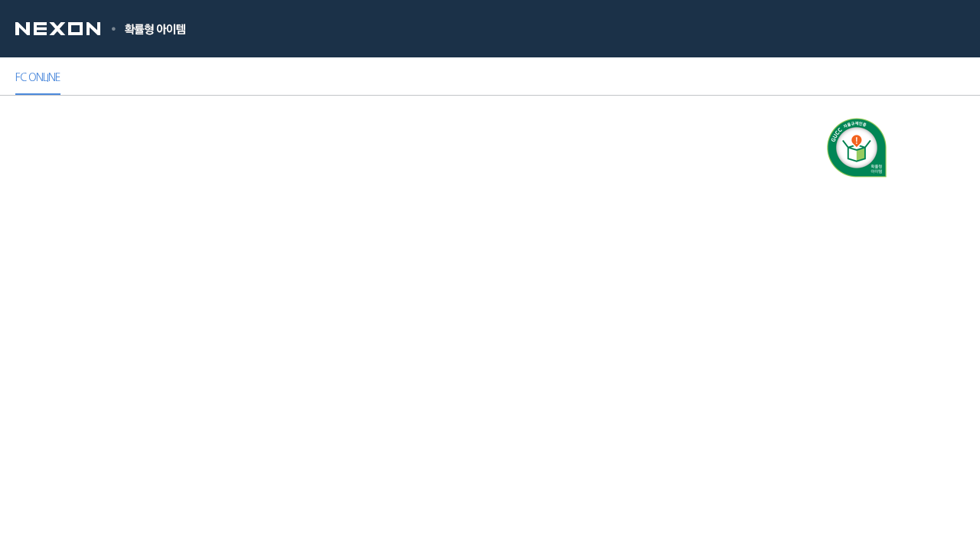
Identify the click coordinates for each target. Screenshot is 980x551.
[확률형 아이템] (155, 29)
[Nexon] (69, 29)
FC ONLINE (37, 77)
